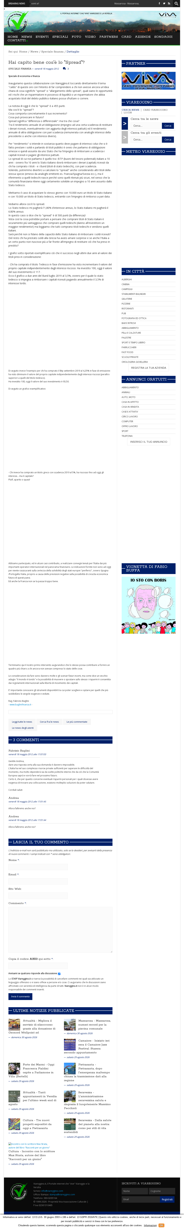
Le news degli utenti (23, 727)
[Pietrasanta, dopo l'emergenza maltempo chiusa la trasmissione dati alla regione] (70, 1068)
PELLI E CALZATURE (131, 332)
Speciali (60, 37)
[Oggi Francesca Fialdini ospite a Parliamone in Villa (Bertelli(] (14, 1068)
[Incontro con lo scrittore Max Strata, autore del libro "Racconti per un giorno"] (31, 1145)
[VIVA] (149, 80)
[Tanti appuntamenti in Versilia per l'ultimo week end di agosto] (14, 1096)
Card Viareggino (155, 110)
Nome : (14, 860)
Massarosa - (87, 1021)
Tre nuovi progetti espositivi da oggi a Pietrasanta (37, 1124)
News (26, 37)
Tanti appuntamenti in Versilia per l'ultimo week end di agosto (32, 1098)
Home (13, 37)
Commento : (17, 903)
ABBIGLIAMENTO (130, 328)
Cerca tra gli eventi (146, 133)
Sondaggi (163, 37)
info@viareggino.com (52, 1190)
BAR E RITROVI (129, 323)
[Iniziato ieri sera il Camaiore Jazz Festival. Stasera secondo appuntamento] (70, 1044)
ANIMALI (126, 392)
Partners (108, 37)
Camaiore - (86, 1041)
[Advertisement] (149, 239)
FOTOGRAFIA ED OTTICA (134, 318)
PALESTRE (126, 337)
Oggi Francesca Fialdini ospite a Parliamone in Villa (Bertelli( (31, 1070)
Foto (76, 37)
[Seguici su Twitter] (164, 3)
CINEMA (126, 284)
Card (126, 37)
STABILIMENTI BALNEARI (134, 294)
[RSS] (169, 3)
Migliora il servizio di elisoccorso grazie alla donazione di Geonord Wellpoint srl (31, 1027)
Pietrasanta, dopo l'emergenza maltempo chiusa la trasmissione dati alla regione (87, 1074)
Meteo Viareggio (145, 151)
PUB (124, 313)
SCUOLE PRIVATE (130, 357)
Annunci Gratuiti (146, 379)
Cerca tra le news (144, 119)
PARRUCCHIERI (129, 347)
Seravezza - (86, 1092)
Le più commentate (77, 721)
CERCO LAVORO (130, 416)
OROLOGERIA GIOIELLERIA (135, 361)
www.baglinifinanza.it (20, 704)
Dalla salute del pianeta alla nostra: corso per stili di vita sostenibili (87, 1126)
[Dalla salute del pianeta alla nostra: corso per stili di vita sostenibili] (70, 1124)
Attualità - (30, 1021)
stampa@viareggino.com (62, 1194)
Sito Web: (15, 889)
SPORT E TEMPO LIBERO (133, 342)
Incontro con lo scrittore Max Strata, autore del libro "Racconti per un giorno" (31, 1155)
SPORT (125, 431)
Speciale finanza (52, 52)
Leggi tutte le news (22, 721)
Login (128, 112)
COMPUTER (127, 421)
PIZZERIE (126, 303)
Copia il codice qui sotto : (30, 959)
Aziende (143, 37)
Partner (135, 63)
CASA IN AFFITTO (130, 402)
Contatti (17, 40)
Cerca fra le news (49, 721)
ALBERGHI (127, 279)
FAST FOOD (127, 352)
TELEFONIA (127, 435)
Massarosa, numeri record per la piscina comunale (94, 1025)
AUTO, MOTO (128, 397)
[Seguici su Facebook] (159, 3)
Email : (13, 874)
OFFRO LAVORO (130, 426)
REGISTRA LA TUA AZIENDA (148, 367)
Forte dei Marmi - (35, 1064)
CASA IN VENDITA (130, 406)
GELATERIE (127, 298)
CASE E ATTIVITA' (130, 411)
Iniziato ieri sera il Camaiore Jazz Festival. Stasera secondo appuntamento (86, 1046)
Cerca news (130, 110)
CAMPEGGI (127, 289)
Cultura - (29, 1120)
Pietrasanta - (87, 1064)
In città (135, 271)
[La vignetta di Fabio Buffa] (149, 605)
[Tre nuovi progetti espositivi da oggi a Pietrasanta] (14, 1124)
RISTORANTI (128, 308)
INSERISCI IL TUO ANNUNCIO (148, 441)
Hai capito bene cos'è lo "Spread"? (46, 62)
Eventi (42, 37)
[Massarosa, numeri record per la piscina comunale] (70, 1024)
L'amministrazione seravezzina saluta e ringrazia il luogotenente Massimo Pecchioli (87, 1102)
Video (90, 37)
